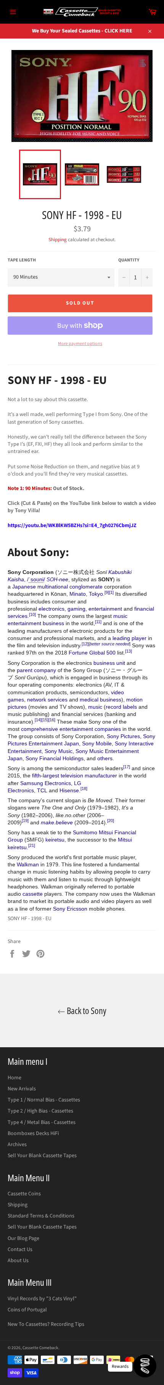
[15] (45, 719)
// (36, 579)
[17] (126, 766)
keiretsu (54, 840)
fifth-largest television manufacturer (74, 775)
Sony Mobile (97, 743)
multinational (52, 587)
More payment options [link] (80, 344)
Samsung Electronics (45, 783)
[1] (111, 592)
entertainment (105, 609)
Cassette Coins (24, 1194)
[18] (83, 788)
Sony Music (58, 751)
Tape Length (22, 260)
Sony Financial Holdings (55, 758)
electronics (51, 609)
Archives (17, 1144)
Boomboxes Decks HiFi (33, 1133)
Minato (77, 594)
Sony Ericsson (70, 909)
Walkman (28, 864)
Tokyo (96, 594)
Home (14, 1078)
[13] (128, 651)
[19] (25, 820)
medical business (100, 700)
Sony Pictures (123, 736)
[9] (107, 592)
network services (47, 700)
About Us (18, 1260)
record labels (121, 707)
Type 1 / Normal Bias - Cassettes (44, 1100)
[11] (98, 621)
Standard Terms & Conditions (41, 1216)
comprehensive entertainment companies (71, 729)
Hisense (69, 790)
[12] (85, 644)
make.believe (57, 822)
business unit (109, 663)
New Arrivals (22, 1089)
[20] (110, 820)
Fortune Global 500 (92, 653)
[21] (31, 845)
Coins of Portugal (27, 1310)
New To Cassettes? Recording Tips (46, 1324)
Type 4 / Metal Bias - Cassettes (42, 1122)
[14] (38, 719)
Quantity (128, 260)
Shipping (57, 239)
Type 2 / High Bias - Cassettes (40, 1111)
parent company (36, 670)
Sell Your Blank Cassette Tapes (42, 1155)
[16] (51, 719)
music (95, 707)
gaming (76, 609)
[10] (32, 614)
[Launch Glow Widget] (144, 1365)
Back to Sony (85, 1010)
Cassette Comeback (40, 1348)
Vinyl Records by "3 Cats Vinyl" (42, 1299)
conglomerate (86, 587)
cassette (33, 894)
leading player (129, 638)
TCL (42, 790)
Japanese (24, 587)
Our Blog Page (23, 1238)
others (105, 758)
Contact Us (20, 1249)
